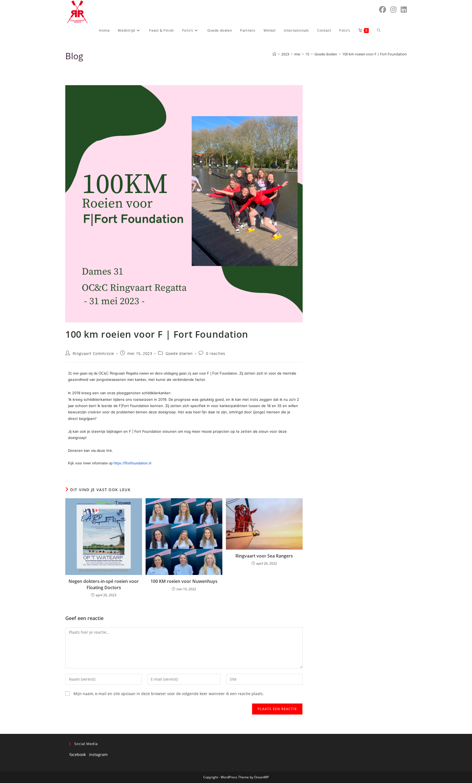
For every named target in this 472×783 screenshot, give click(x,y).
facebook (77, 754)
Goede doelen (179, 353)
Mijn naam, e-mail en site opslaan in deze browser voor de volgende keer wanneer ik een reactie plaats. (168, 693)
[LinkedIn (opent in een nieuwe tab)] (404, 9)
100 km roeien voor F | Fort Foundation (374, 54)
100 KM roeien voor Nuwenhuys (184, 581)
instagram (98, 754)
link (109, 450)
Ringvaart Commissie (93, 353)
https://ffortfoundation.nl (132, 463)
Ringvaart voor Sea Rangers (264, 556)
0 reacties (215, 353)
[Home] (274, 54)
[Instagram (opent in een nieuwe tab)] (393, 9)
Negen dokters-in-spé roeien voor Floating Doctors (104, 584)
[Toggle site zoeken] (379, 30)
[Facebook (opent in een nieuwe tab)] (382, 9)
